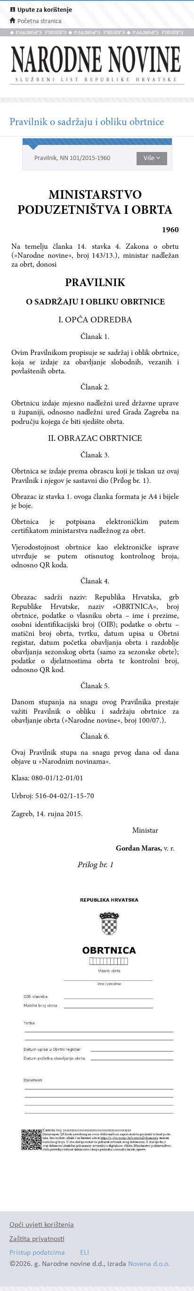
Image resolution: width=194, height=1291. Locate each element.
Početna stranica (39, 21)
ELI (84, 1253)
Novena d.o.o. (149, 1264)
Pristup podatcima (37, 1253)
